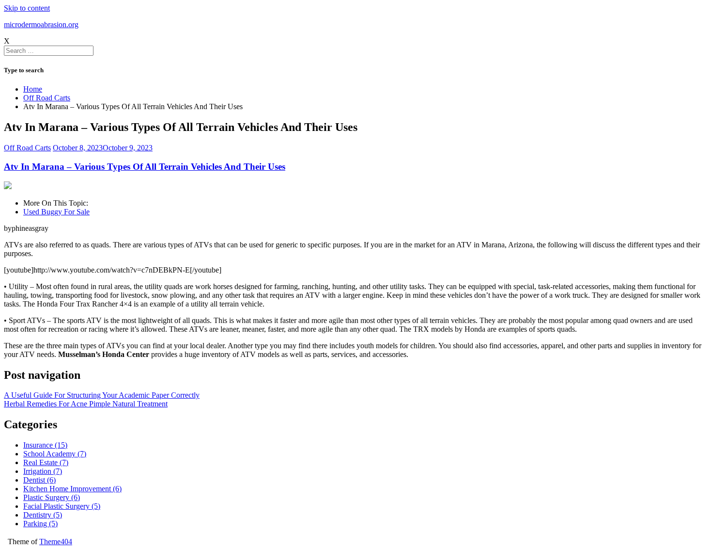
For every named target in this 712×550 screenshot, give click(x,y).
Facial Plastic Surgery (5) (61, 506)
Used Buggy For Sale (56, 212)
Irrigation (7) (42, 471)
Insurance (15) (45, 445)
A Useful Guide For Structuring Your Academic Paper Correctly (102, 395)
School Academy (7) (54, 454)
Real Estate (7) (45, 462)
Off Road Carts (27, 148)
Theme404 (55, 541)
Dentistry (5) (42, 515)
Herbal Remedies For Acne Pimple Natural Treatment (86, 404)
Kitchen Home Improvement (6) (72, 489)
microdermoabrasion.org (41, 24)
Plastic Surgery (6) (51, 497)
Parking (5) (40, 523)
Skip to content (27, 8)
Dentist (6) (39, 480)
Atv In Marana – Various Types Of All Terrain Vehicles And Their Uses (144, 167)
